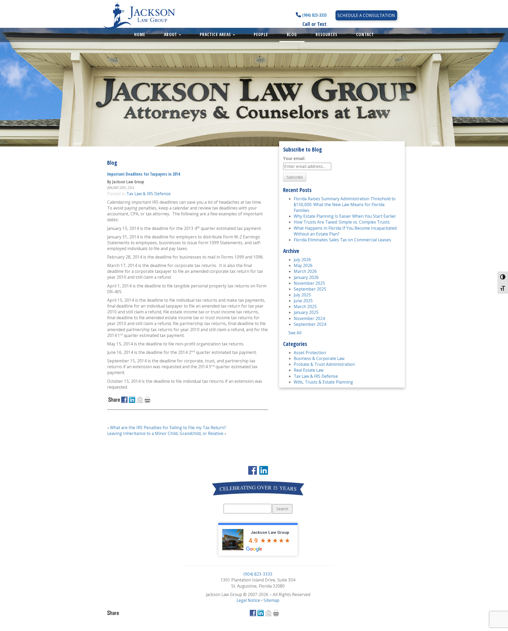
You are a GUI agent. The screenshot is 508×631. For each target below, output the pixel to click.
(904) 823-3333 (313, 15)
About (171, 34)
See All (294, 333)
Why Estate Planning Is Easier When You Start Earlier (345, 216)
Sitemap (271, 600)
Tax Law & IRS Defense (148, 194)
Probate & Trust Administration (324, 364)
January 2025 (306, 312)
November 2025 (309, 283)
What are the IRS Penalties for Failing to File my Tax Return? (168, 427)
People (261, 34)
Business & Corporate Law (319, 358)
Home (140, 34)
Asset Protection (310, 353)
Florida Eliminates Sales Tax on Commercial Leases (342, 240)
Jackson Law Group (270, 532)
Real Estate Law (309, 370)
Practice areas (216, 34)
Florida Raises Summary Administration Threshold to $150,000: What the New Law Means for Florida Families (345, 204)
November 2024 (309, 318)
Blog (292, 34)
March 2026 (305, 271)
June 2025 (303, 301)
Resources (326, 34)
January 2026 (306, 277)
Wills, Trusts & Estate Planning (323, 382)
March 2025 (305, 306)
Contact (365, 34)
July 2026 (302, 260)
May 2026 (303, 265)
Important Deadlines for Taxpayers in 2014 (143, 174)
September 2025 (310, 289)
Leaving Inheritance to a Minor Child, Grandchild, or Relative (165, 433)
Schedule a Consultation (366, 15)
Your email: (294, 158)
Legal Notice (248, 600)
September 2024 (310, 324)
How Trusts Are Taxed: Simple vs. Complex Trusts (342, 222)
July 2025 (302, 295)
